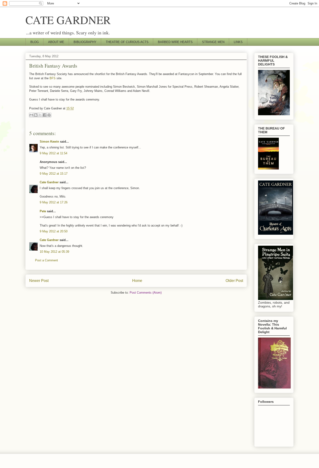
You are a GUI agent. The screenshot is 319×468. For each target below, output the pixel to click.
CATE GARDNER (68, 19)
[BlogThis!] (35, 115)
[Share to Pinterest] (49, 115)
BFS (53, 78)
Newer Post (39, 281)
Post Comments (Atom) (146, 292)
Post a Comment (46, 260)
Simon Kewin (49, 141)
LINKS (238, 42)
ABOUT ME (56, 42)
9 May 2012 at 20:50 (53, 231)
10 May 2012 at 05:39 (54, 251)
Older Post (234, 281)
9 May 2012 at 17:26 (53, 202)
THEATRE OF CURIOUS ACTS (127, 42)
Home (137, 281)
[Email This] (31, 115)
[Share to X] (40, 115)
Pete (43, 211)
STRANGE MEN (213, 42)
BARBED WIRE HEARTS (175, 42)
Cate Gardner (49, 182)
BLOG (34, 42)
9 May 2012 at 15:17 (53, 173)
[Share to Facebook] (44, 115)
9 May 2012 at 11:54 (53, 153)
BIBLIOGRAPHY (85, 42)
